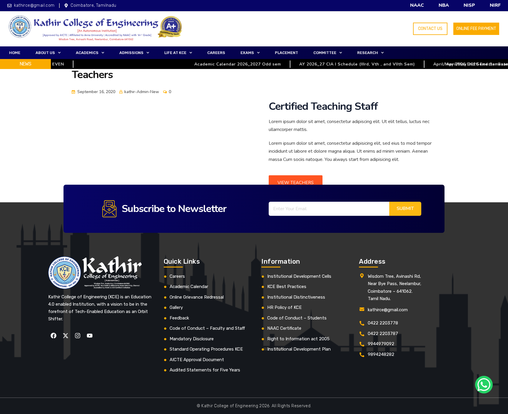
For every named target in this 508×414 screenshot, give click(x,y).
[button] (48, 53)
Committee (324, 53)
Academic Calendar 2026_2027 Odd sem (229, 64)
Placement (286, 53)
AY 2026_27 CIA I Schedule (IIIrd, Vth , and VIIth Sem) (349, 64)
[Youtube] (89, 335)
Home (14, 53)
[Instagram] (77, 335)
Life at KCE (175, 53)
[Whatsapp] (484, 384)
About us (45, 53)
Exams (247, 53)
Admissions (131, 53)
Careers (216, 53)
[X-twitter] (65, 335)
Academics (87, 53)
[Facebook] (53, 335)
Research (367, 53)
